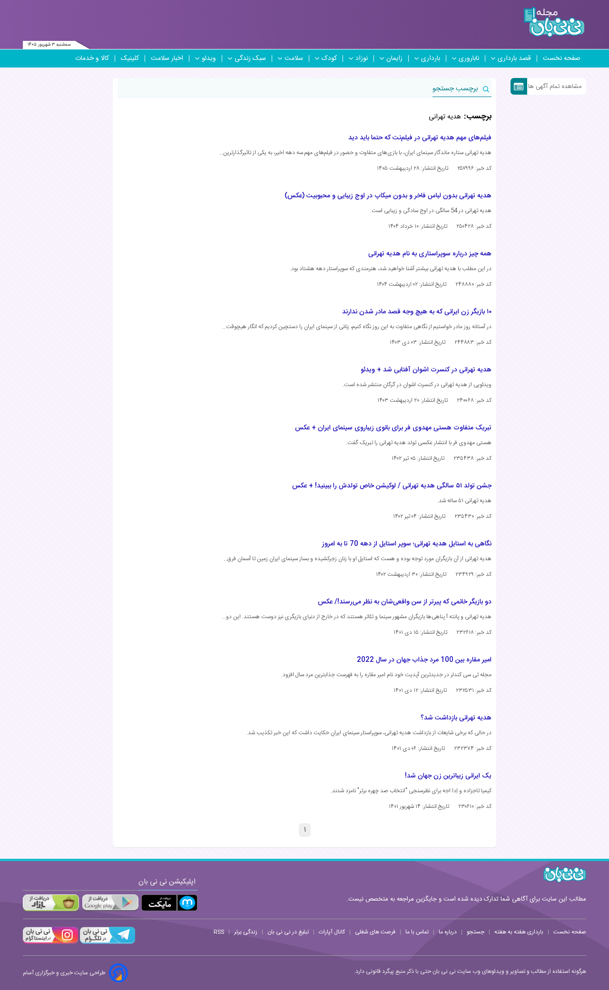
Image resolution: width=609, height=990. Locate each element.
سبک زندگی (250, 58)
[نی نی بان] (554, 22)
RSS (219, 932)
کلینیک (130, 58)
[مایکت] (169, 902)
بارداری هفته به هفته (518, 932)
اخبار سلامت (167, 58)
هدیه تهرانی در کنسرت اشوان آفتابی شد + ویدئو (426, 370)
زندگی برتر (245, 932)
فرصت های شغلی (375, 932)
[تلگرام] (106, 942)
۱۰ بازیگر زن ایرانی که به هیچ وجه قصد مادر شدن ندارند (416, 312)
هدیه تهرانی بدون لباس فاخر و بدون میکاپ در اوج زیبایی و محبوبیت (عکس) (388, 196)
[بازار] (51, 902)
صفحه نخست (561, 58)
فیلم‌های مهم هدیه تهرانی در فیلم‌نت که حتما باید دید (419, 138)
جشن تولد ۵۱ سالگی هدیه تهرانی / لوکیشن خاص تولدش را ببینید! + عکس (391, 486)
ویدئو (209, 58)
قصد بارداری (514, 58)
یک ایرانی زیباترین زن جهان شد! (448, 776)
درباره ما (448, 932)
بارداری (430, 58)
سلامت (294, 58)
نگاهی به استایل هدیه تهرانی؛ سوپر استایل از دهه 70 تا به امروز (406, 544)
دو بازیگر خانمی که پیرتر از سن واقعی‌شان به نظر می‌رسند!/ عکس (404, 602)
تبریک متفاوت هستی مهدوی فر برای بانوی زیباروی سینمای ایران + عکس (393, 428)
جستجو (475, 932)
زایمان (394, 58)
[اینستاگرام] (50, 942)
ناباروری (469, 58)
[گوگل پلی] (110, 902)
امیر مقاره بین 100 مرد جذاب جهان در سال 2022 (424, 660)
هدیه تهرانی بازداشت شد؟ (456, 718)
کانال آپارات (332, 932)
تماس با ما (417, 932)
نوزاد (361, 58)
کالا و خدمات (92, 58)
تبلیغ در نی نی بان (288, 932)
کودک (329, 58)
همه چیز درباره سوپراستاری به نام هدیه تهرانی (429, 254)
